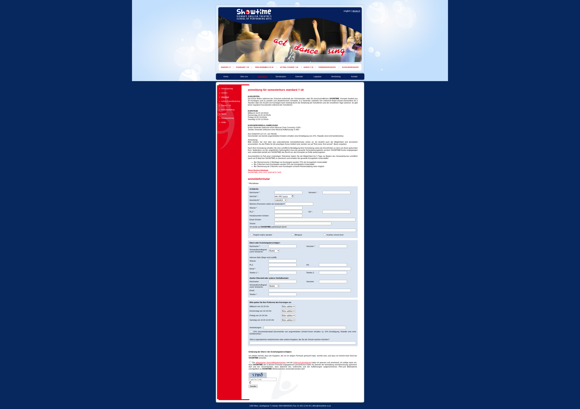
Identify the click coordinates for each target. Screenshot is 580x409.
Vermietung (336, 77)
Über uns (244, 77)
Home (225, 77)
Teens (223, 114)
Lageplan (317, 77)
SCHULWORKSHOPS (350, 67)
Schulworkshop (227, 118)
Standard (225, 97)
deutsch (356, 11)
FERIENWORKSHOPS (327, 67)
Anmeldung (262, 77)
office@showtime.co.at (321, 406)
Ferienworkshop (228, 110)
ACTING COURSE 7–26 (289, 67)
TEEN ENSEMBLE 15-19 (264, 67)
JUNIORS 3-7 (226, 67)
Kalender (299, 77)
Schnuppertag (227, 89)
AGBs (223, 122)
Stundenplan (281, 77)
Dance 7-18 (226, 105)
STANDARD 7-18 (242, 67)
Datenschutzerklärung (302, 363)
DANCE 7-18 (308, 67)
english (347, 11)
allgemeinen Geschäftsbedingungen (271, 363)
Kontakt (354, 77)
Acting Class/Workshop (230, 101)
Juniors (224, 93)
